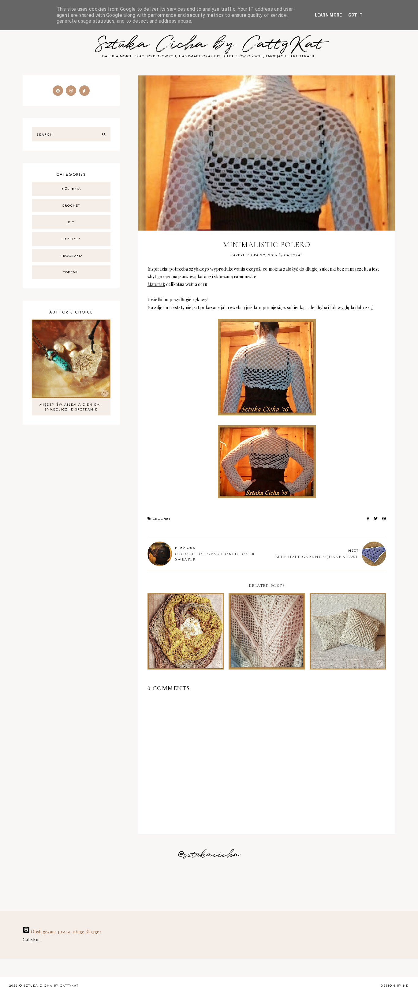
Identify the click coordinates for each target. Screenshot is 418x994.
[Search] (104, 134)
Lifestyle (71, 238)
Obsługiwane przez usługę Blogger (66, 932)
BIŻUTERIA (71, 188)
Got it (355, 15)
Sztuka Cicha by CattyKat (209, 44)
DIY (71, 221)
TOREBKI (71, 272)
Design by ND (395, 985)
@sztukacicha (209, 855)
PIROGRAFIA (71, 255)
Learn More (328, 15)
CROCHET (162, 518)
